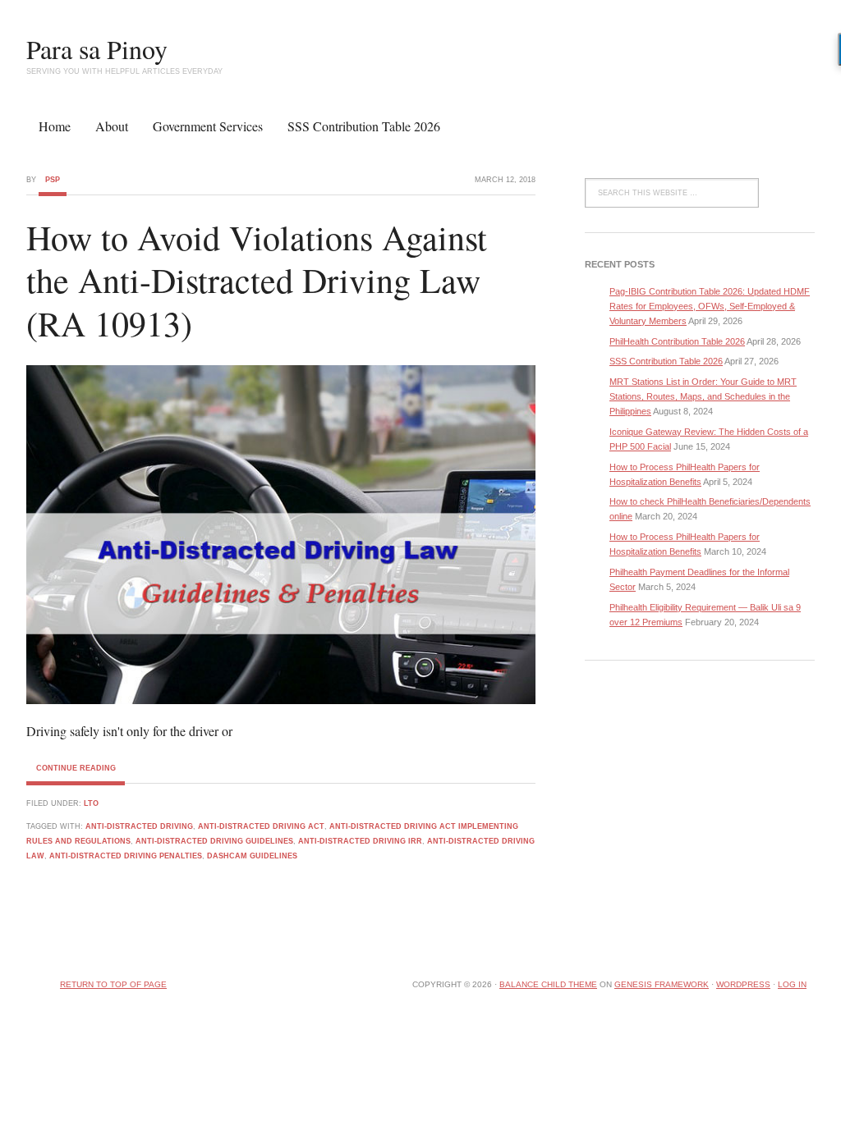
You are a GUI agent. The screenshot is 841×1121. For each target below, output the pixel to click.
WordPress (743, 984)
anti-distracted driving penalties (125, 856)
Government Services (208, 126)
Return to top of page (113, 984)
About (111, 126)
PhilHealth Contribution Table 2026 (677, 341)
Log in (792, 984)
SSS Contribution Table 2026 (363, 126)
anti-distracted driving (139, 826)
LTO (91, 803)
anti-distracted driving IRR (360, 841)
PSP (52, 180)
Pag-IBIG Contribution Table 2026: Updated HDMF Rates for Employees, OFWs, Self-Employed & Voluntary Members (709, 306)
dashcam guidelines (252, 856)
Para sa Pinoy (97, 48)
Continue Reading (76, 768)
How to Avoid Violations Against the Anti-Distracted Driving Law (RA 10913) (256, 280)
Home (55, 126)
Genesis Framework (661, 984)
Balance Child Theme (548, 984)
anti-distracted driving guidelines (214, 841)
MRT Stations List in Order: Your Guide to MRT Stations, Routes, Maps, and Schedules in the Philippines (703, 396)
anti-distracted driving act (261, 826)
